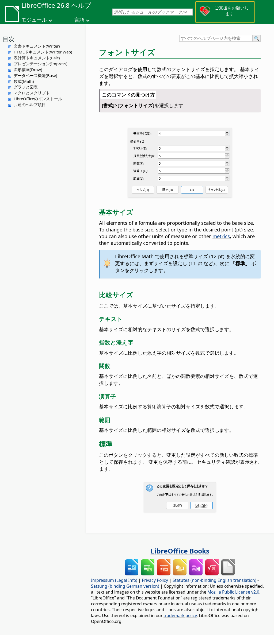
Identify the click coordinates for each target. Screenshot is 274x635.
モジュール (34, 19)
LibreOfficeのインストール (38, 98)
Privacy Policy (155, 580)
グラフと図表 (26, 87)
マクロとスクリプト (32, 92)
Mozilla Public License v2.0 (233, 592)
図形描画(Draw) (28, 69)
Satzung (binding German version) (125, 586)
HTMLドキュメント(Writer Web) (43, 52)
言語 (79, 19)
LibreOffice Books (180, 550)
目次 (8, 39)
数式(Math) (24, 81)
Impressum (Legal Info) (114, 580)
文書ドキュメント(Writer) (37, 46)
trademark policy (180, 615)
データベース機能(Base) (35, 75)
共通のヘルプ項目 (30, 104)
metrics (221, 236)
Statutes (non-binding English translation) (214, 580)
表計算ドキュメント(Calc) (37, 57)
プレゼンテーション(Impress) (40, 63)
